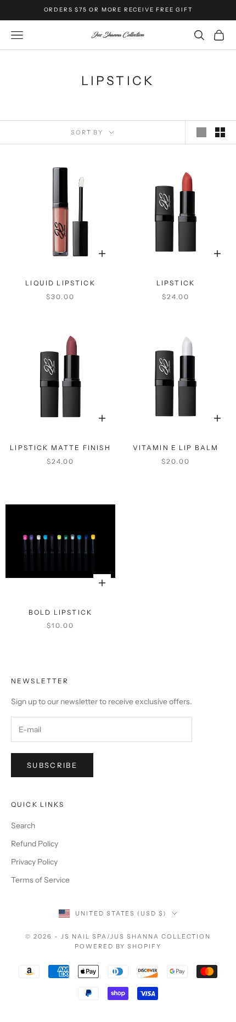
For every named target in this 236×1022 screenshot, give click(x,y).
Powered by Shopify (118, 946)
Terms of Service (40, 880)
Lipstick (175, 283)
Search (23, 825)
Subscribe (52, 765)
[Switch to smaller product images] (220, 132)
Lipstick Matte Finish (60, 447)
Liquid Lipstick (60, 283)
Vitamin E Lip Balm (176, 447)
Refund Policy (34, 844)
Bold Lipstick (60, 612)
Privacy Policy (34, 862)
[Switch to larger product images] (201, 132)
